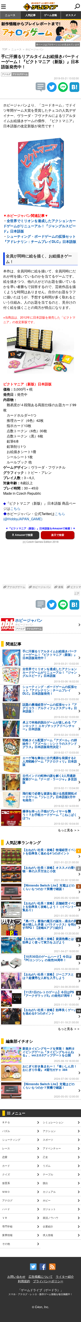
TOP (4, 49)
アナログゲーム (15, 587)
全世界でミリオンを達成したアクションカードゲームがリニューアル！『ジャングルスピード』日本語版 (39, 226)
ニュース (10, 15)
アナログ (7, 1200)
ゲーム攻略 (50, 15)
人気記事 (30, 15)
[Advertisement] (40, 564)
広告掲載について (41, 1276)
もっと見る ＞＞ (69, 830)
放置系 (6, 1183)
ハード (6, 1209)
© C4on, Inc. (40, 1307)
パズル (6, 1131)
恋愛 (4, 1157)
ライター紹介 (65, 1276)
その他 (6, 1243)
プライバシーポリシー (48, 1281)
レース (6, 1148)
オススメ (71, 15)
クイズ (6, 1174)
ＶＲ (4, 1217)
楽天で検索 (57, 535)
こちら (15, 508)
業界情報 (7, 1235)
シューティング (11, 1139)
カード (6, 1165)
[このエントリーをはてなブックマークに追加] (74, 90)
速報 (60, 587)
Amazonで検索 (23, 535)
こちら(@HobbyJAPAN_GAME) (34, 516)
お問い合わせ (16, 1276)
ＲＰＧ (6, 1122)
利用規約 (24, 1281)
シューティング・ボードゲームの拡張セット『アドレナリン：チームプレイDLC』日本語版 (39, 239)
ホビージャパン (34, 49)
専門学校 (7, 1226)
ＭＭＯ (6, 1191)
